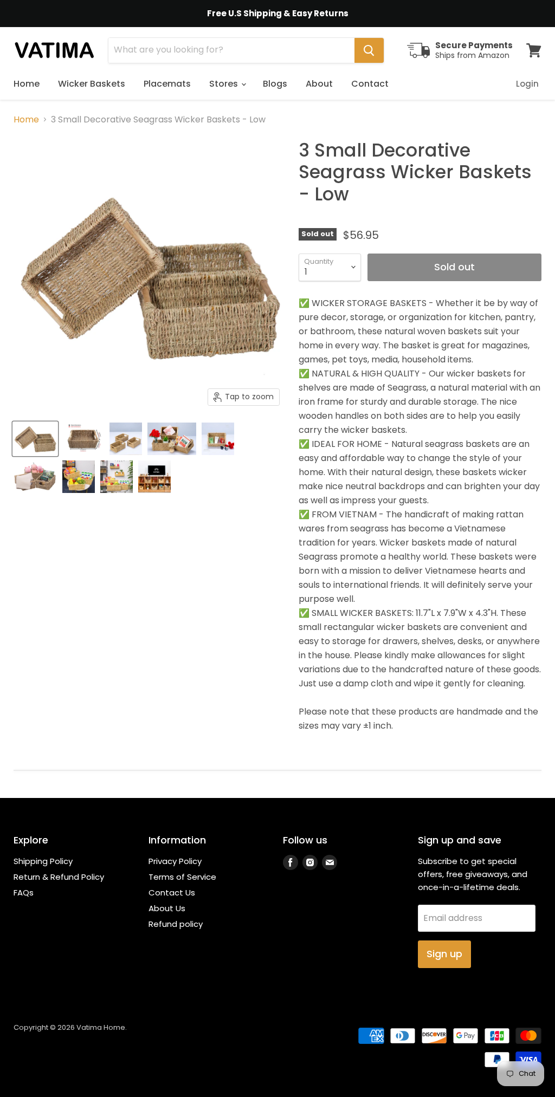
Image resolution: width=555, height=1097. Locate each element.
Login (527, 83)
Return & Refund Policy (59, 876)
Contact (370, 83)
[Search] (369, 50)
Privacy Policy (175, 861)
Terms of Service (182, 876)
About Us (167, 908)
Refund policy (176, 924)
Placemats (167, 83)
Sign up (444, 953)
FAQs (24, 892)
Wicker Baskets (91, 83)
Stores (224, 83)
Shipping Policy (43, 861)
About (319, 83)
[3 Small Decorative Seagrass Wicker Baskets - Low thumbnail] (35, 438)
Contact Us (172, 892)
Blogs (275, 83)
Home (27, 83)
